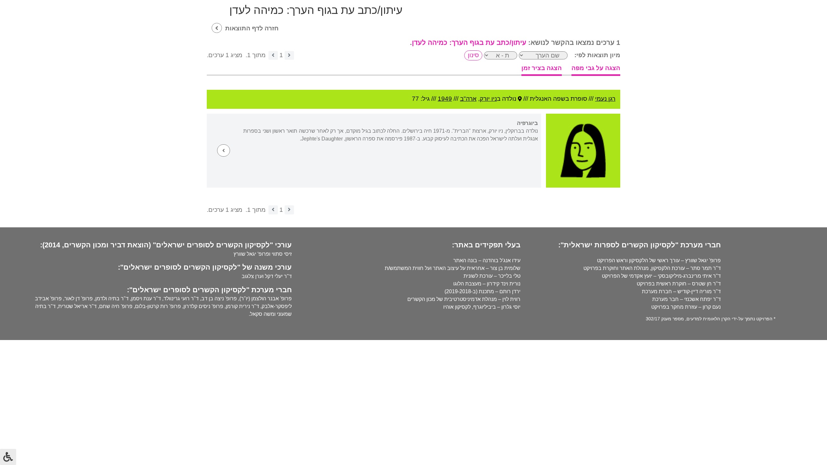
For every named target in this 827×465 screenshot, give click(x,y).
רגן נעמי (605, 98)
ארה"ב (468, 98)
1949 (445, 98)
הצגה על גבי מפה (595, 68)
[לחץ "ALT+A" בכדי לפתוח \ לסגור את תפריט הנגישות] (8, 457)
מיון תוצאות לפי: (597, 55)
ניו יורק (488, 98)
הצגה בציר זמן (541, 68)
